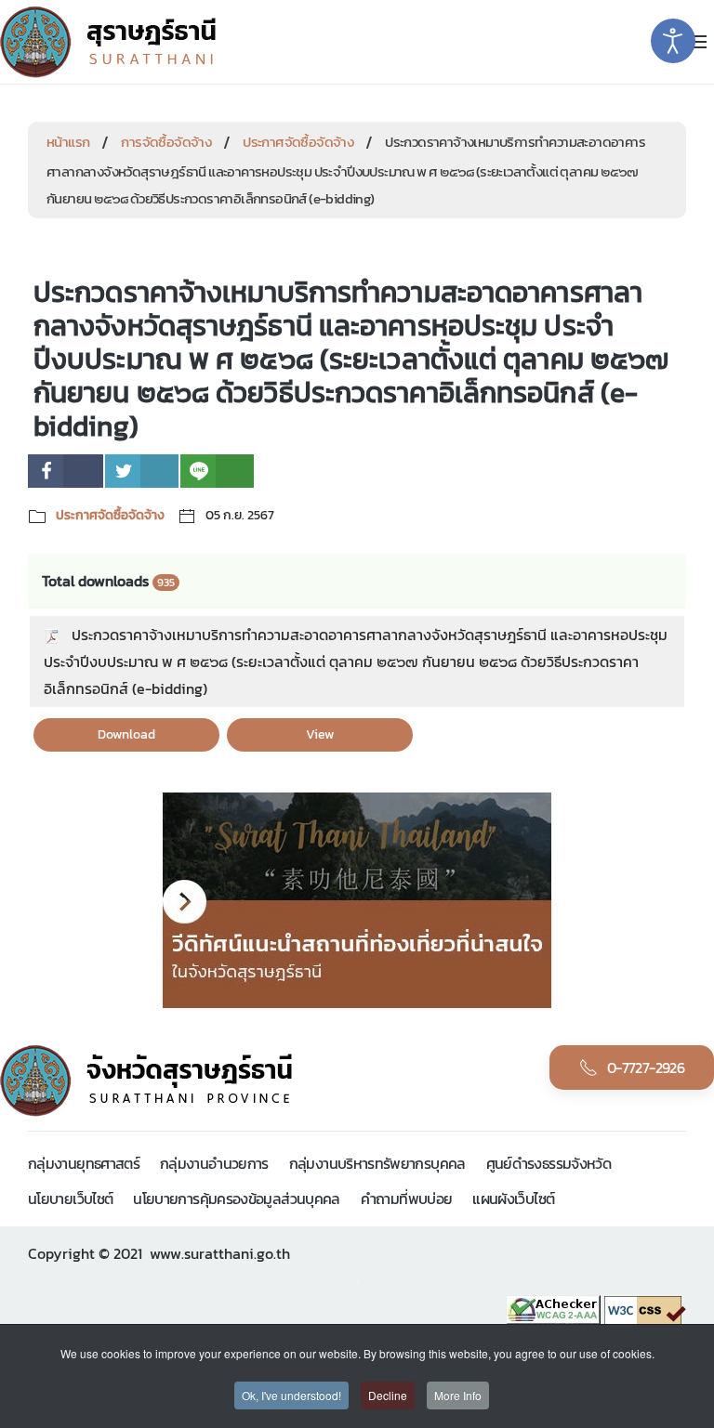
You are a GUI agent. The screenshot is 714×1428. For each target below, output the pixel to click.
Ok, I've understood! (291, 1395)
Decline (387, 1395)
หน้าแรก (67, 141)
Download (126, 734)
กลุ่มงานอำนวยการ (214, 1163)
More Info (458, 1395)
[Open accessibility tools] (673, 41)
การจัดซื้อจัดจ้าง (166, 141)
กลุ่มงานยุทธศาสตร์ (83, 1163)
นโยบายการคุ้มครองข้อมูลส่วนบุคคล (236, 1198)
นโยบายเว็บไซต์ (70, 1198)
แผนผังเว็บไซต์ (513, 1198)
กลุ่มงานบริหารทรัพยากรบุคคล (377, 1163)
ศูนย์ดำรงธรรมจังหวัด (548, 1163)
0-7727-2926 (645, 1067)
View (320, 734)
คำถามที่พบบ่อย (407, 1198)
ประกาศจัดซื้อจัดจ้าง (298, 141)
